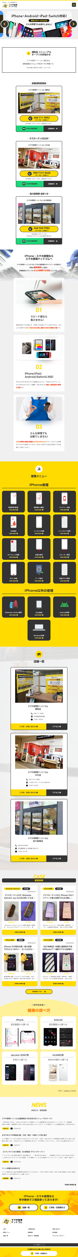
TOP (4, 1229)
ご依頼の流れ (31, 1229)
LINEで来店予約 (31, 128)
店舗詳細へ (51, 128)
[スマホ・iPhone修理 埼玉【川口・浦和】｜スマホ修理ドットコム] (9, 6)
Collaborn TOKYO (70, 1090)
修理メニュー (6, 1232)
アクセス (56, 726)
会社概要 (54, 1232)
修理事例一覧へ (37, 991)
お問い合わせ (56, 1229)
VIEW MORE (69, 1185)
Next (73, 24)
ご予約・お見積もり (41, 1253)
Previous (5, 24)
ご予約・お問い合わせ (28, 726)
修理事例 (30, 1232)
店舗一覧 (26, 1207)
